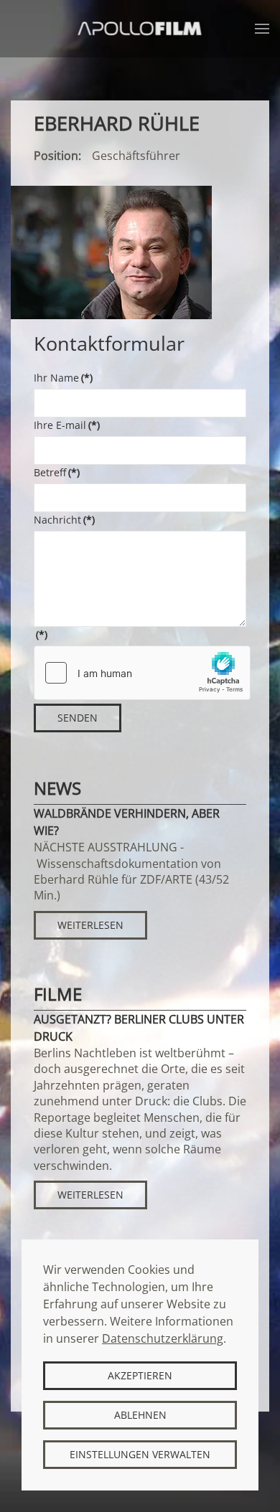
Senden (77, 717)
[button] (262, 28)
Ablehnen (140, 1415)
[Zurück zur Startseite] (140, 28)
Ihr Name (63, 377)
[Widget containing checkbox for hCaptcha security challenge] (142, 673)
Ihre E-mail (67, 425)
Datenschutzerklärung (162, 1338)
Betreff (57, 472)
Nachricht (64, 519)
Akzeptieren (140, 1375)
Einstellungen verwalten (140, 1454)
